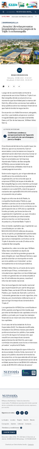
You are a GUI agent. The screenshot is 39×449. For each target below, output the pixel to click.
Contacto (28, 424)
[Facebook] (17, 413)
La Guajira (5, 420)
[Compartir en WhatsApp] (3, 86)
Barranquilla (11, 23)
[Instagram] (26, 413)
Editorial (20, 424)
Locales (12, 420)
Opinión (13, 424)
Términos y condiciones (12, 428)
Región (19, 420)
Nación (26, 420)
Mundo (32, 420)
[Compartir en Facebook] (8, 86)
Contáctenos (9, 432)
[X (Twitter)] (22, 413)
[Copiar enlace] (19, 86)
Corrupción (5, 424)
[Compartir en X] (14, 86)
